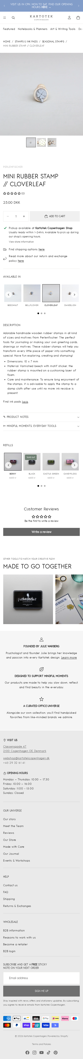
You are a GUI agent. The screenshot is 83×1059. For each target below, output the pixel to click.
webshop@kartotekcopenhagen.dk (26, 758)
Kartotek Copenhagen (35, 1036)
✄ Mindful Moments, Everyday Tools (29, 425)
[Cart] (78, 17)
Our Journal (11, 853)
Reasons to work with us (19, 937)
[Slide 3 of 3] (52, 142)
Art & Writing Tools (62, 29)
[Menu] (4, 17)
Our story (9, 819)
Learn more (69, 657)
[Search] (13, 17)
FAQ (5, 892)
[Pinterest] (55, 1052)
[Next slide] (78, 5)
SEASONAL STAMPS (53, 41)
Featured (9, 29)
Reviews (8, 832)
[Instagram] (34, 1052)
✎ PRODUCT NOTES (16, 416)
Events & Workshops (16, 860)
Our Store (9, 839)
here (25, 401)
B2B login (9, 951)
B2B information (14, 930)
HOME (6, 41)
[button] (12, 193)
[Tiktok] (48, 1052)
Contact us (10, 885)
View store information (21, 241)
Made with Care (13, 846)
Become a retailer (15, 944)
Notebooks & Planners (32, 29)
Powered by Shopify (58, 1036)
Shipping (9, 899)
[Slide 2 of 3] (41, 142)
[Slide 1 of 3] (31, 142)
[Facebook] (27, 1052)
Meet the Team (13, 826)
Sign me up (41, 991)
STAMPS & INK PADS (26, 41)
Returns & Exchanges (17, 906)
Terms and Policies (41, 1044)
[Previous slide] (4, 5)
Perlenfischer (13, 167)
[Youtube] (41, 1052)
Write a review (41, 532)
